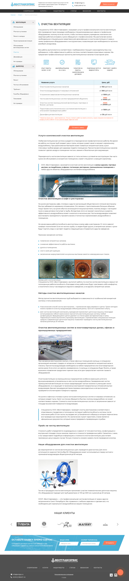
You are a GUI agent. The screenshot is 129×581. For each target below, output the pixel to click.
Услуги (43, 11)
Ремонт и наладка (19, 36)
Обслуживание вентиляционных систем (21, 47)
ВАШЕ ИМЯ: (64, 540)
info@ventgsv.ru (79, 3)
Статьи (73, 11)
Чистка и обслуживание (21, 85)
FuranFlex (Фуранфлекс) (21, 94)
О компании (29, 11)
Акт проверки (18, 62)
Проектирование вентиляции (23, 41)
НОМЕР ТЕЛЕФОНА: (89, 540)
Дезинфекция (18, 57)
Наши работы (58, 11)
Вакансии (87, 11)
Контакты (101, 11)
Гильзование (17, 99)
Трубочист (17, 89)
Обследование (18, 27)
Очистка (16, 52)
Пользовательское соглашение (64, 574)
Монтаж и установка (20, 32)
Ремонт (16, 80)
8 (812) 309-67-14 (80, 5)
